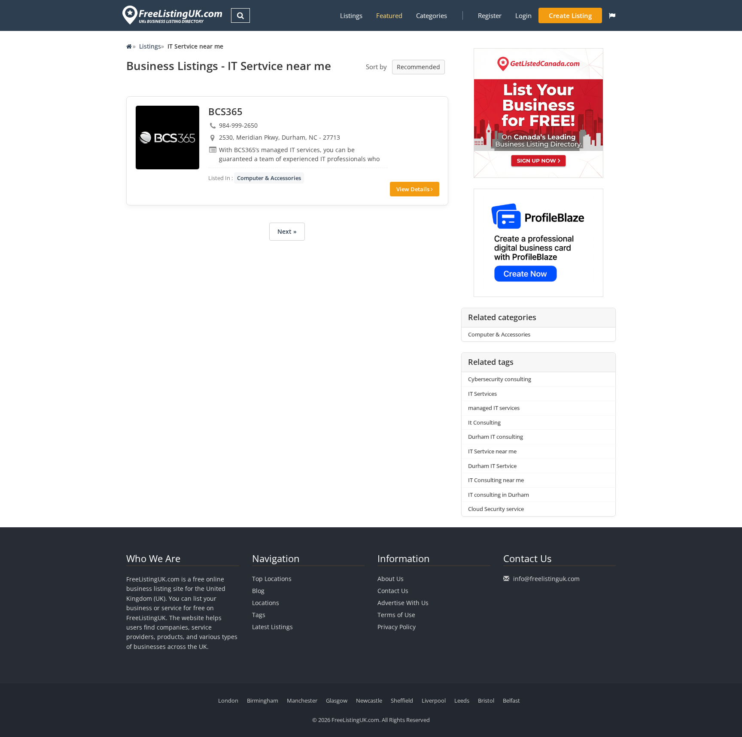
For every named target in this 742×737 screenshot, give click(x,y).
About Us (390, 579)
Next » (287, 231)
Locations (265, 603)
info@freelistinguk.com (546, 579)
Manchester (302, 700)
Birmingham (262, 700)
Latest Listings (272, 627)
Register (490, 15)
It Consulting (484, 422)
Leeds (461, 700)
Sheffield (402, 700)
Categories (431, 15)
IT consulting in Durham (498, 494)
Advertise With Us (403, 603)
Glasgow (336, 700)
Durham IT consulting (495, 436)
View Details (413, 189)
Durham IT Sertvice (492, 466)
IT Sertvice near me (492, 451)
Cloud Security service (496, 509)
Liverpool (434, 700)
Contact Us (392, 591)
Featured (389, 15)
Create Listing (570, 15)
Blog (258, 591)
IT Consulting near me (496, 480)
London (228, 700)
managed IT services (494, 408)
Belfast (511, 700)
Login (523, 15)
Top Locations (272, 579)
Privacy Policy (396, 627)
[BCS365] (167, 137)
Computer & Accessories (269, 178)
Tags (258, 615)
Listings (351, 15)
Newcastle (369, 700)
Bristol (486, 700)
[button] (612, 15)
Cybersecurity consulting (499, 379)
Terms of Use (396, 615)
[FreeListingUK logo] (171, 15)
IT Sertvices (482, 394)
